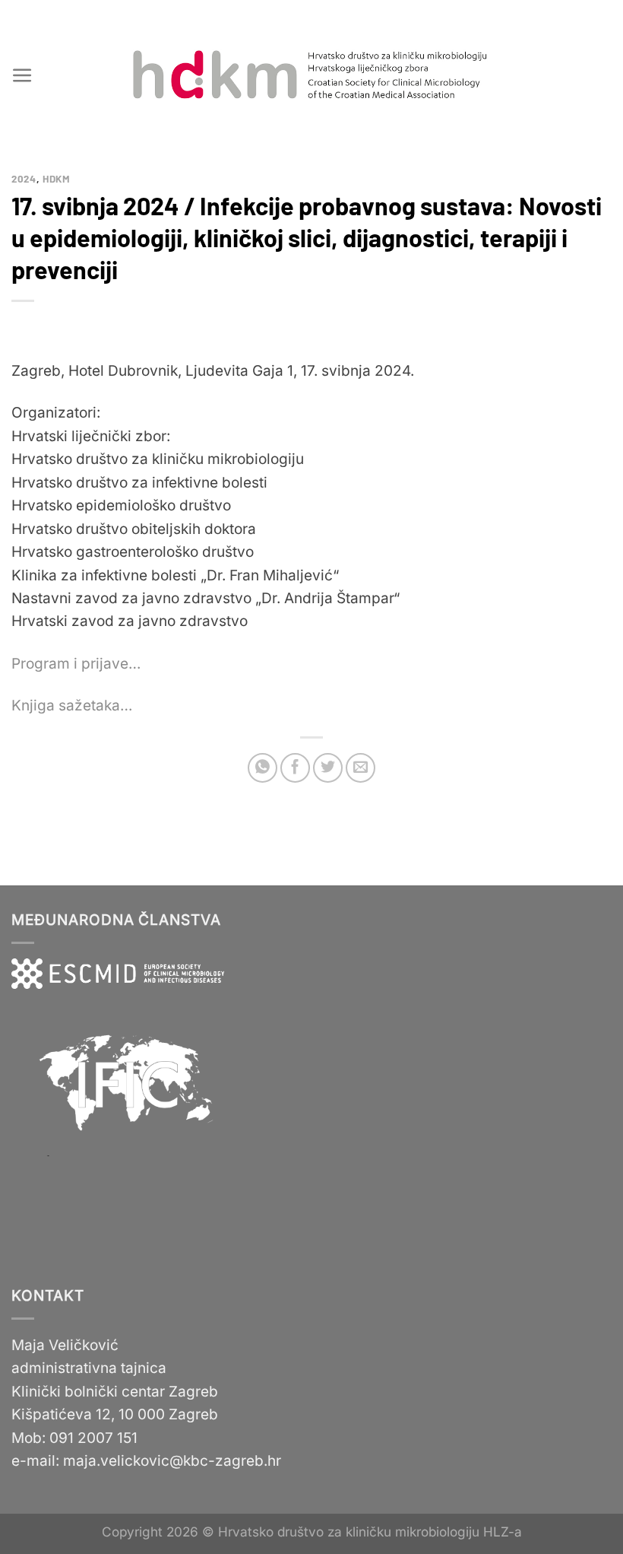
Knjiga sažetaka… (71, 705)
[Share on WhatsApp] (262, 768)
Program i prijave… (76, 663)
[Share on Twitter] (328, 768)
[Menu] (22, 76)
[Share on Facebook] (295, 768)
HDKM (57, 179)
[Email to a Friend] (360, 768)
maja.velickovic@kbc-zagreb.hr (172, 1461)
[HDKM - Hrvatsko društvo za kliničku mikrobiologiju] (311, 75)
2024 (23, 179)
